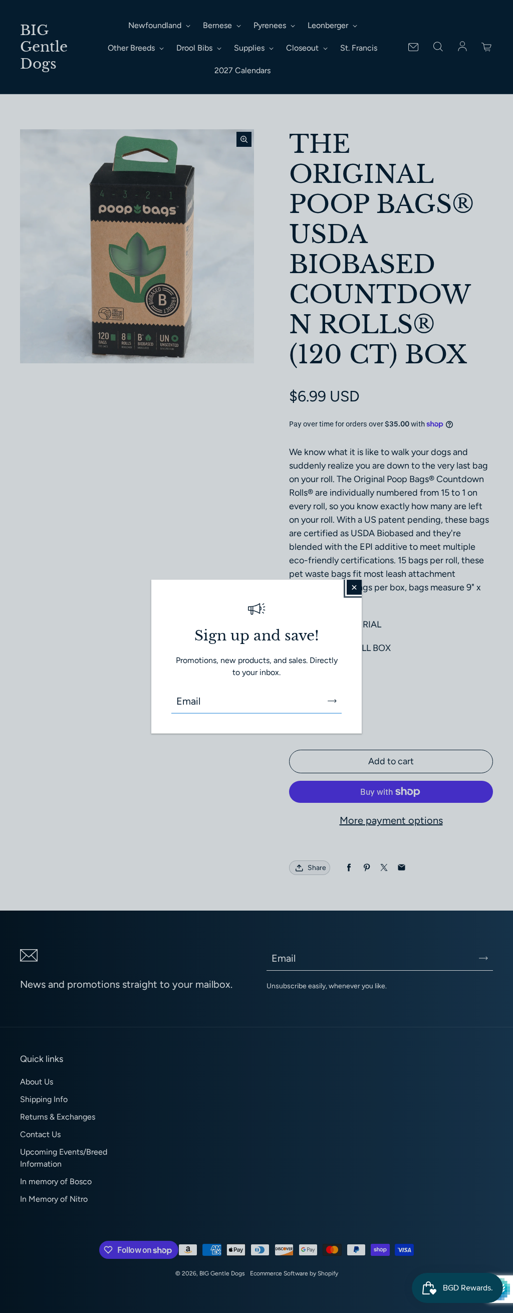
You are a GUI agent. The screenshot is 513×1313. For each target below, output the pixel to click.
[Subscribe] (332, 700)
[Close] (354, 587)
